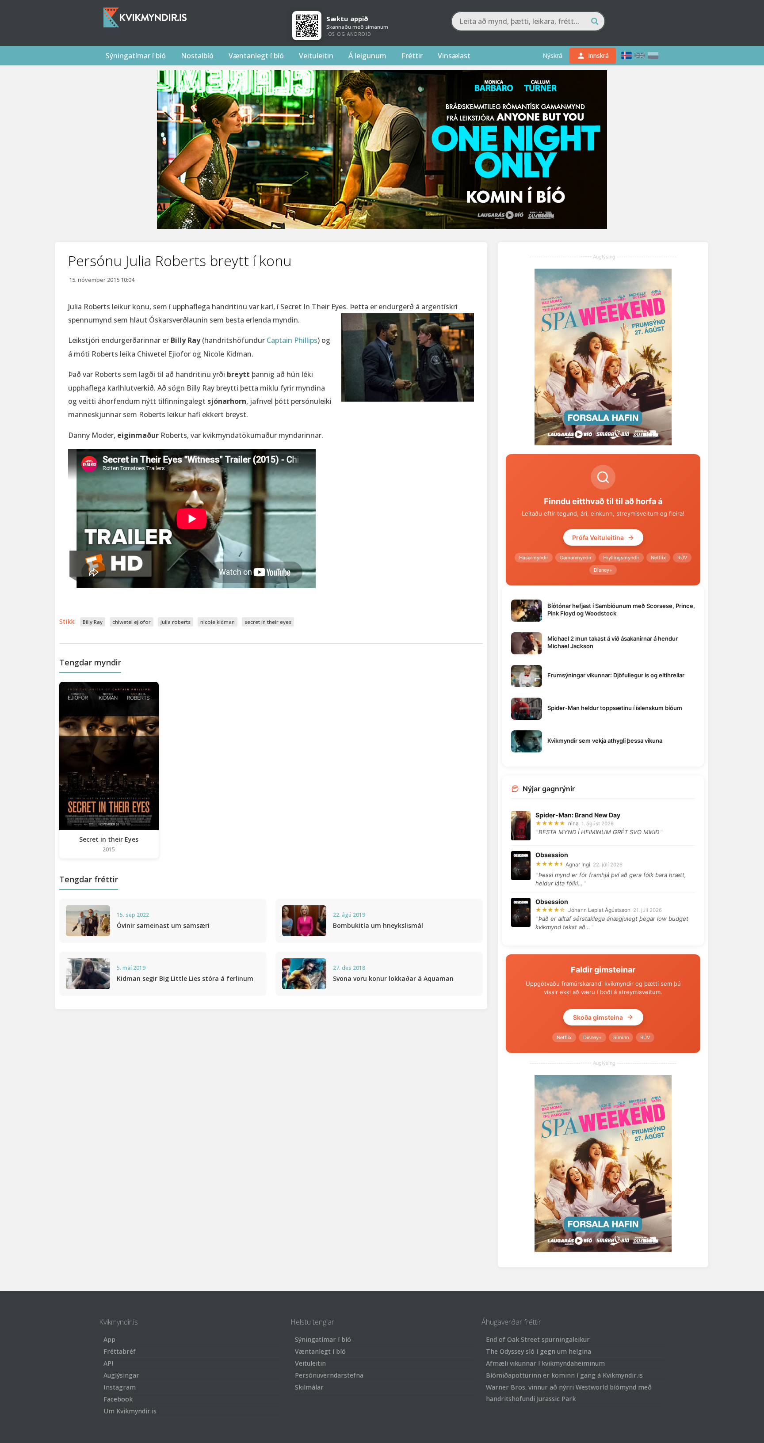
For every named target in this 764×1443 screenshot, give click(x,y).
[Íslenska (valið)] (626, 55)
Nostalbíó (197, 56)
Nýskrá (552, 55)
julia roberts (175, 622)
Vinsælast (454, 56)
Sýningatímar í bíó (136, 56)
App (109, 1339)
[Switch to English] (639, 55)
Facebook (118, 1399)
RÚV (682, 557)
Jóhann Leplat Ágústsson (599, 910)
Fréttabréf (119, 1351)
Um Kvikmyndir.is (130, 1411)
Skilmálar (309, 1387)
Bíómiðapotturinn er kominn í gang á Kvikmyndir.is (564, 1375)
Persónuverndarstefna (329, 1375)
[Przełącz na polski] (653, 55)
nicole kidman (217, 622)
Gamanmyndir (576, 557)
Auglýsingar (121, 1375)
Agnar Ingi (577, 864)
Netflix (658, 557)
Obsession (551, 854)
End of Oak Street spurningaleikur (538, 1339)
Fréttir (412, 56)
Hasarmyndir (533, 557)
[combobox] (528, 21)
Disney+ (603, 570)
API (108, 1363)
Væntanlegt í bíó (256, 56)
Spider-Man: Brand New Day (577, 815)
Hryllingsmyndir (621, 557)
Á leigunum (367, 56)
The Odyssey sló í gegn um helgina (538, 1351)
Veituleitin (316, 56)
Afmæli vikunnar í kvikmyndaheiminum (545, 1363)
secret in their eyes (267, 622)
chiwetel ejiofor (131, 622)
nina (573, 823)
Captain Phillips (292, 340)
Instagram (119, 1387)
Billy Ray (93, 622)
